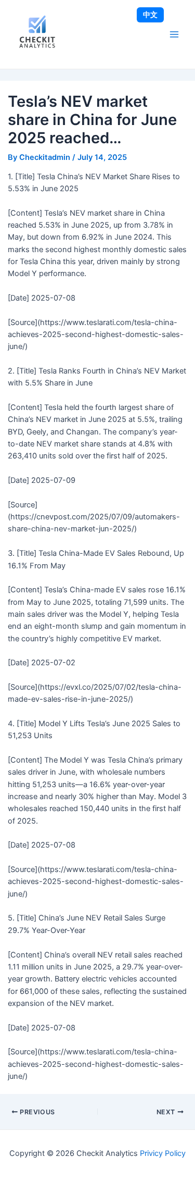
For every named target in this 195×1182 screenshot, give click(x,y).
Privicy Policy (163, 1153)
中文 (150, 14)
